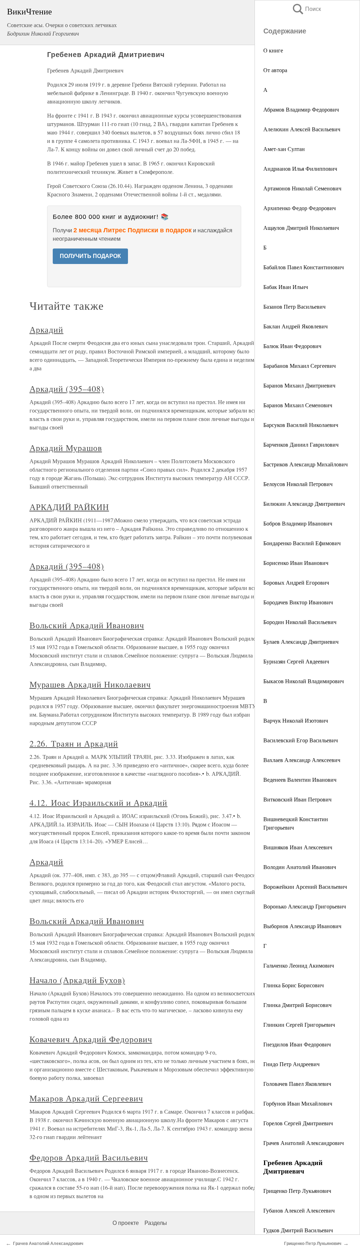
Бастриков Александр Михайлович (305, 464)
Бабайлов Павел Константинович (303, 267)
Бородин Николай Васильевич (299, 621)
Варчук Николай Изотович (295, 720)
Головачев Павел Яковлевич (297, 1083)
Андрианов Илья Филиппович (300, 168)
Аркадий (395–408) (67, 388)
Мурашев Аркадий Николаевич (90, 684)
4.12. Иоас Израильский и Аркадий (99, 802)
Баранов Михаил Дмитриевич (299, 385)
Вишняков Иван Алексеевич (297, 847)
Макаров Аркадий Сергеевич (86, 1098)
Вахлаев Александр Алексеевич (301, 759)
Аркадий (47, 329)
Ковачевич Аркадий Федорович (91, 1039)
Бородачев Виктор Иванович (298, 602)
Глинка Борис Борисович (293, 985)
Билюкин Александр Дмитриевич (304, 503)
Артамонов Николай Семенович (302, 188)
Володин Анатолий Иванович (299, 866)
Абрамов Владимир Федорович (301, 109)
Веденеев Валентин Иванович (299, 779)
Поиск (306, 9)
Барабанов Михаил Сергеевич (299, 365)
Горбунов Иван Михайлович (297, 1103)
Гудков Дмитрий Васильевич (298, 1230)
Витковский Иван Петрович (297, 799)
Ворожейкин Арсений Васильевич (305, 886)
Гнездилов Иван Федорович (297, 1044)
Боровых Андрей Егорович (296, 582)
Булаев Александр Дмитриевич (301, 641)
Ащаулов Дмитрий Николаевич (301, 227)
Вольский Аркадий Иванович (87, 625)
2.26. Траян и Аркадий (74, 743)
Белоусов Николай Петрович (298, 483)
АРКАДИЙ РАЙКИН (69, 506)
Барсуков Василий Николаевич (300, 424)
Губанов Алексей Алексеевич (299, 1210)
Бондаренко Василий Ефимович (302, 543)
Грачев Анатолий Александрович (303, 1142)
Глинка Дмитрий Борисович (297, 1004)
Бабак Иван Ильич (285, 286)
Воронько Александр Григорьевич (304, 906)
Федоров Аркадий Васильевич (89, 1157)
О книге (273, 50)
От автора (275, 70)
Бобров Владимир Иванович (297, 523)
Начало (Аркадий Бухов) (77, 980)
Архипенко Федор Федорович (299, 208)
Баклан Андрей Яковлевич (295, 326)
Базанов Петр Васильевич (294, 306)
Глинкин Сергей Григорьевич (299, 1024)
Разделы (155, 1223)
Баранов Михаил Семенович (297, 405)
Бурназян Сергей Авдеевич (296, 661)
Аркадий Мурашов (66, 447)
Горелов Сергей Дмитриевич (298, 1123)
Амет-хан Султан (284, 148)
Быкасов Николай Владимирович (303, 681)
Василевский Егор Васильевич (300, 740)
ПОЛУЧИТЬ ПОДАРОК (90, 256)
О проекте (125, 1223)
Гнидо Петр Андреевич (291, 1064)
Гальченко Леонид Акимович (298, 965)
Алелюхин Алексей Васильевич (301, 129)
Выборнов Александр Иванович (302, 926)
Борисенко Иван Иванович (295, 562)
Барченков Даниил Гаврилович (301, 444)
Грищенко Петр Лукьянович (297, 1190)
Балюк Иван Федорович (292, 346)
